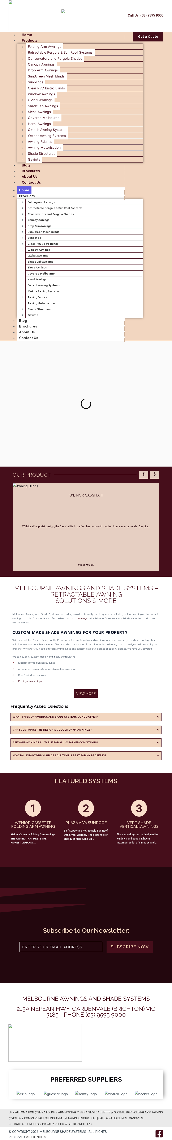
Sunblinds (35, 82)
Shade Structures (41, 153)
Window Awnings (41, 94)
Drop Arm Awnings (43, 70)
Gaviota (34, 159)
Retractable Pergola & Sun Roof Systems (60, 52)
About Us (30, 177)
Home (27, 35)
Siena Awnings (39, 112)
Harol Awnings (39, 124)
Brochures (31, 171)
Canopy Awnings (41, 64)
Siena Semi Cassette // (96, 1112)
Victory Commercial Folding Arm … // (39, 1118)
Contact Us (31, 182)
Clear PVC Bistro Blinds (46, 88)
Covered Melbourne (43, 118)
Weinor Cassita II (86, 495)
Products (30, 41)
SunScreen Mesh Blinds (46, 76)
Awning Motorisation (44, 147)
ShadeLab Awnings (43, 106)
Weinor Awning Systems (47, 136)
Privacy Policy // (55, 1124)
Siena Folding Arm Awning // (58, 1112)
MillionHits (35, 1137)
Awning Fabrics (40, 141)
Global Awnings (40, 100)
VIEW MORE (86, 565)
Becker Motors (80, 1124)
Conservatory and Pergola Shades (55, 58)
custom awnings (78, 618)
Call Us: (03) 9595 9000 (145, 15)
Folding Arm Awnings (44, 46)
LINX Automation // (23, 1112)
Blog (26, 165)
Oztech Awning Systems (47, 130)
